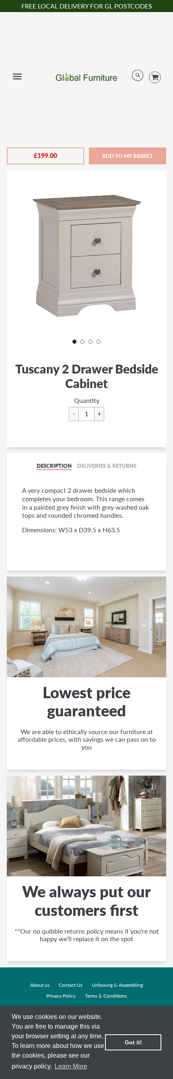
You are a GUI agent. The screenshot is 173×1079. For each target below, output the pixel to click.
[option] (86, 255)
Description (54, 466)
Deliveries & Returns (106, 466)
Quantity (86, 400)
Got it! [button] (133, 1042)
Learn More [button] (71, 1066)
